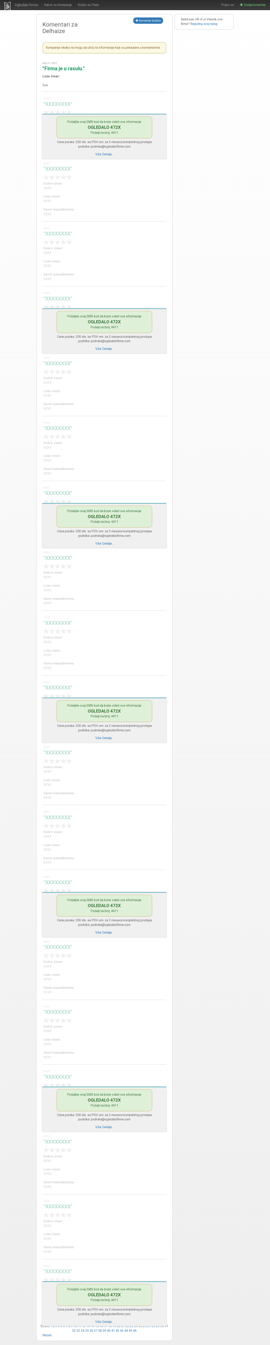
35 (87, 1331)
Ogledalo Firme (26, 5)
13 (88, 1326)
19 (114, 1326)
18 (110, 1326)
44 (126, 1331)
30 (162, 1326)
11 (79, 1326)
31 (166, 1326)
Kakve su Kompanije (58, 5)
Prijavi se (227, 5)
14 (92, 1326)
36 (91, 1331)
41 (113, 1331)
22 (127, 1326)
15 (97, 1326)
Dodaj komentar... (255, 5)
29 (158, 1326)
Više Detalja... (104, 154)
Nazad (46, 1335)
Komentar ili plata (149, 20)
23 (131, 1326)
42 (117, 1331)
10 (75, 1326)
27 (149, 1326)
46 (135, 1331)
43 (122, 1331)
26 (144, 1326)
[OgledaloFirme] (7, 6)
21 (123, 1326)
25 (140, 1326)
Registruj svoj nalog (203, 24)
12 (84, 1326)
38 (100, 1331)
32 (74, 1331)
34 (82, 1331)
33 (78, 1331)
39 (104, 1331)
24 (136, 1326)
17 (105, 1326)
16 (101, 1326)
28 (153, 1326)
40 (108, 1331)
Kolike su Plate (88, 5)
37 (95, 1331)
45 (130, 1331)
